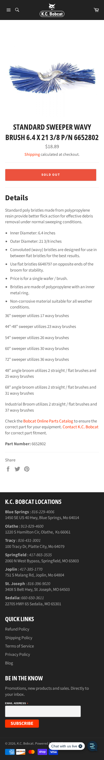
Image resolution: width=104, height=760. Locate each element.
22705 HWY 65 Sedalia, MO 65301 (33, 604)
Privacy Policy (17, 655)
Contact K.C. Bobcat (80, 427)
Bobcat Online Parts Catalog (48, 421)
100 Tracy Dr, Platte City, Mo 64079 (34, 547)
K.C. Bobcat (25, 743)
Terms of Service (19, 646)
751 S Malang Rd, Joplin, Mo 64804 (34, 575)
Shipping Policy (18, 638)
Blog (9, 663)
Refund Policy (17, 629)
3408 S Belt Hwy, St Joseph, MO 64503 (37, 590)
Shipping (32, 154)
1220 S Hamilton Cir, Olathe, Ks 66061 (37, 532)
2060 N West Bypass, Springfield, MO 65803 (42, 561)
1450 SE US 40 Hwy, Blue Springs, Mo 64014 (42, 518)
